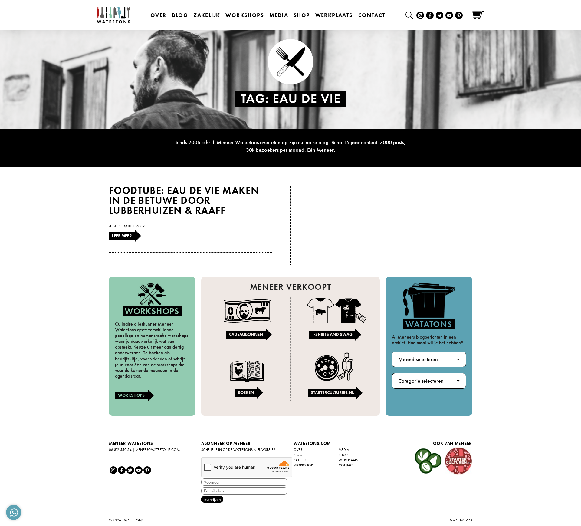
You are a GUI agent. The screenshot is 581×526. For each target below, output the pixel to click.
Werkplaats (334, 15)
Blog (180, 15)
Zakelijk (206, 15)
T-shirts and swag (332, 334)
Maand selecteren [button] (418, 359)
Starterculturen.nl (332, 392)
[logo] (113, 15)
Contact (371, 15)
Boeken (246, 392)
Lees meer (122, 235)
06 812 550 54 (120, 449)
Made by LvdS (461, 520)
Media (278, 15)
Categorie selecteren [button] (421, 380)
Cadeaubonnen (246, 334)
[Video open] (410, 15)
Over (158, 15)
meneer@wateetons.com (157, 449)
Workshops (131, 395)
